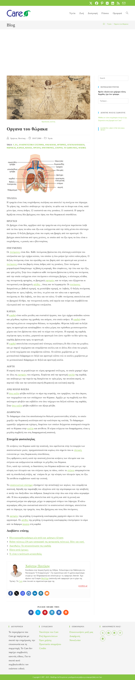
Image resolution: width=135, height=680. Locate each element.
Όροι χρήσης (45, 640)
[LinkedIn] (114, 632)
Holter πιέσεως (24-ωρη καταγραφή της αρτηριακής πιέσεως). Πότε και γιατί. (47, 541)
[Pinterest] (120, 632)
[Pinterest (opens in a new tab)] (102, 3)
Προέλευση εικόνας (48, 122)
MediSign (45, 578)
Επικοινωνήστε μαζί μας (81, 632)
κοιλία (28, 148)
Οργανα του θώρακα (121, 24)
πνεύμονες (48, 148)
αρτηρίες (61, 145)
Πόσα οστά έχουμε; (18, 549)
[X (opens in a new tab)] (91, 3)
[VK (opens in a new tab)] (107, 3)
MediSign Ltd (54, 677)
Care (20, 581)
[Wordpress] (40, 593)
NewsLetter (75, 640)
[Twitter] (16, 593)
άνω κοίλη (50, 145)
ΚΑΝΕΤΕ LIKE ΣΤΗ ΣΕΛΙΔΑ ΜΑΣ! (112, 129)
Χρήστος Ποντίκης (18, 138)
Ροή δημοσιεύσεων (48, 636)
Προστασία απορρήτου (50, 644)
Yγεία (50, 138)
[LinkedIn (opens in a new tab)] (112, 3)
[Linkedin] (34, 593)
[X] (102, 632)
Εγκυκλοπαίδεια (76, 145)
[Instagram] (22, 593)
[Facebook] (10, 593)
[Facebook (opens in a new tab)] (97, 3)
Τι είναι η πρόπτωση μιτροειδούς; (25, 553)
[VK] (102, 638)
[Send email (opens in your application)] (123, 3)
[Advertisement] (67, 49)
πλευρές (78, 450)
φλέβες (82, 148)
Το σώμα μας (70, 148)
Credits (42, 648)
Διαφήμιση (74, 636)
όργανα (37, 148)
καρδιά (20, 148)
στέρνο (59, 148)
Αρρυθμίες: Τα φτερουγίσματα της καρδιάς (30, 545)
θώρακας (11, 148)
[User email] (47, 593)
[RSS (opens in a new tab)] (118, 3)
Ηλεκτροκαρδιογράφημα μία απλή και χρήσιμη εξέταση (36, 537)
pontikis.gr (82, 586)
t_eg (15, 145)
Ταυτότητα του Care (49, 632)
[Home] (104, 24)
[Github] (28, 593)
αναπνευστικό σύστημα (31, 145)
